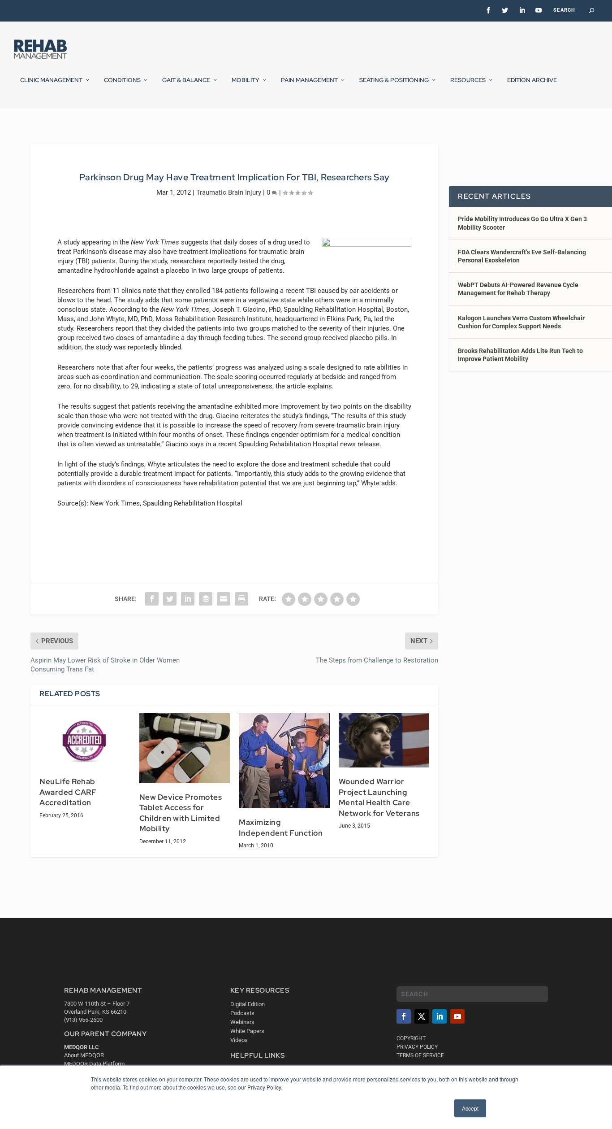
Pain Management (309, 80)
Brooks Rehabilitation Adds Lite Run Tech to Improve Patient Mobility (520, 354)
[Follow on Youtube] (457, 1016)
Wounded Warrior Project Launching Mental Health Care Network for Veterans (379, 797)
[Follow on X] (421, 1016)
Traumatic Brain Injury (228, 192)
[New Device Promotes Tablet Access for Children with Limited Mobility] (184, 748)
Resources (468, 80)
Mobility (245, 80)
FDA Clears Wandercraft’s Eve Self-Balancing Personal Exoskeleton (522, 256)
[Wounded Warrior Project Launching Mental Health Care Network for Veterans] (384, 740)
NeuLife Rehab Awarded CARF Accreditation (67, 791)
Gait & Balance (186, 80)
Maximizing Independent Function (281, 827)
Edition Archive (532, 80)
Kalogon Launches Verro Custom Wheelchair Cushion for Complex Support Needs (521, 322)
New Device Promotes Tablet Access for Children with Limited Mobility (180, 813)
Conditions (122, 80)
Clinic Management (51, 80)
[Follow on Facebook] (404, 1016)
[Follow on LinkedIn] (439, 1016)
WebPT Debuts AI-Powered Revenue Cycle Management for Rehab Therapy (518, 288)
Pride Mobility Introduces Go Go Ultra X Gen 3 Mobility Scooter (522, 223)
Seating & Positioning (394, 80)
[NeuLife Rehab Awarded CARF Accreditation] (84, 740)
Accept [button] (470, 1108)
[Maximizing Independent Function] (284, 760)
